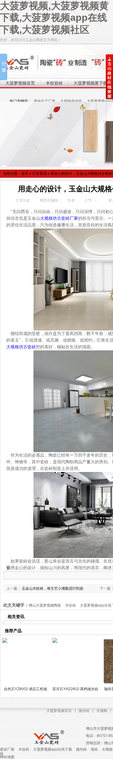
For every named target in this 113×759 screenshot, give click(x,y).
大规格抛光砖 (71, 101)
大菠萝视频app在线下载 (52, 749)
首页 (24, 173)
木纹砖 (70, 605)
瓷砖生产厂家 (44, 101)
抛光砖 (84, 711)
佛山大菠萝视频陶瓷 (45, 605)
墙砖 (94, 749)
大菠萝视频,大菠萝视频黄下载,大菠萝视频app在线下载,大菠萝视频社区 (54, 17)
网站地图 (7, 757)
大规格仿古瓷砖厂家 (59, 218)
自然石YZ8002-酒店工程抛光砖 (25, 689)
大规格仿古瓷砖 (21, 347)
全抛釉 (101, 711)
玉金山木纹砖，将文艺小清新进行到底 (52, 588)
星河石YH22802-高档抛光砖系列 (75, 689)
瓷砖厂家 (7, 749)
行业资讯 (39, 173)
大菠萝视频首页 (59, 711)
